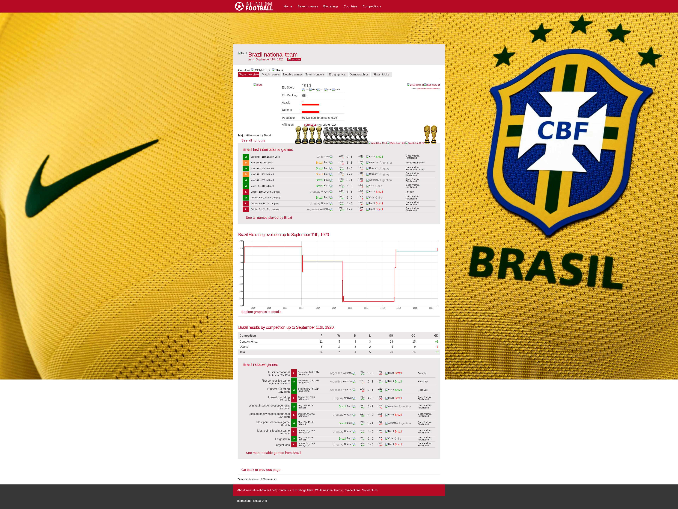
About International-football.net (256, 490)
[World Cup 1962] (396, 143)
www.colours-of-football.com (428, 88)
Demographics (359, 74)
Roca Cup (423, 381)
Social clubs (369, 490)
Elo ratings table (303, 490)
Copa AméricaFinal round (413, 157)
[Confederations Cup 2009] (312, 143)
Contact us (284, 490)
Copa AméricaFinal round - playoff (415, 168)
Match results (271, 74)
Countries (350, 6)
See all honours (253, 140)
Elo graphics (337, 74)
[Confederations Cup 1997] (298, 143)
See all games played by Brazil (269, 217)
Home (288, 6)
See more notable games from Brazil (273, 453)
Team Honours (315, 74)
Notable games (293, 74)
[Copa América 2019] (326, 143)
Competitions (371, 6)
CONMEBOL (263, 70)
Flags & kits (381, 74)
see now (295, 59)
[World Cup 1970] (414, 143)
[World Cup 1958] (377, 143)
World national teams (328, 490)
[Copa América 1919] (366, 143)
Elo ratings (330, 6)
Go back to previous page (261, 470)
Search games (308, 6)
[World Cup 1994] (427, 143)
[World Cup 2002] (434, 143)
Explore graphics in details (261, 312)
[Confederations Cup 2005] (305, 143)
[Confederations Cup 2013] (319, 143)
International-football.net (252, 500)
